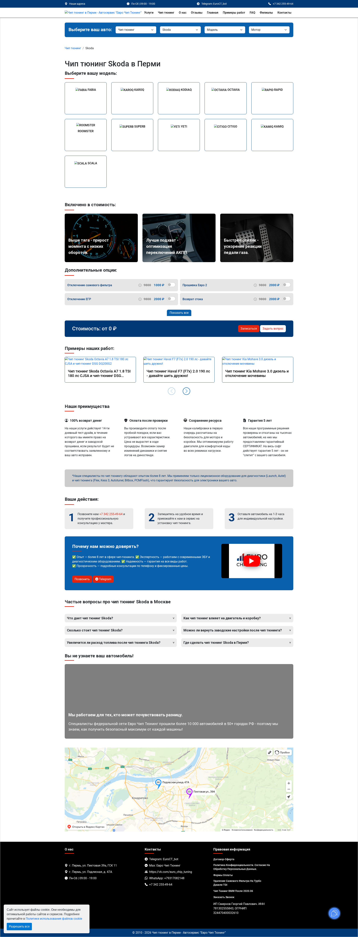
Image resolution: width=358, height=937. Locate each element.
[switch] (171, 284)
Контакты (284, 12)
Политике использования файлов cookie (54, 918)
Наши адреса (77, 3)
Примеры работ (234, 12)
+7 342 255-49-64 (111, 514)
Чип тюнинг (166, 12)
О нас (182, 12)
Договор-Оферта (223, 859)
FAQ (252, 12)
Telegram (104, 579)
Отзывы (196, 12)
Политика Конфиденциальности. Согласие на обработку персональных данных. (241, 867)
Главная (212, 12)
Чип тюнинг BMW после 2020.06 (233, 890)
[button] (186, 391)
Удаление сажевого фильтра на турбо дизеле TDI (237, 882)
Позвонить (82, 579)
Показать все (179, 313)
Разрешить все (19, 926)
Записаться (249, 328)
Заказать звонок (223, 897)
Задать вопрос (273, 328)
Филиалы (266, 12)
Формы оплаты (223, 875)
